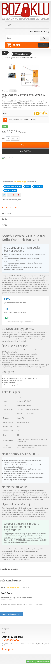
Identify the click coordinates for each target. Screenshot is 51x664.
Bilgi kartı (7, 213)
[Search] (44, 38)
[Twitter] (6, 649)
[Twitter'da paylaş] (4, 195)
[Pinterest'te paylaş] (18, 195)
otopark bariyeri (29, 549)
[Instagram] (12, 649)
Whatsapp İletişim (42, 661)
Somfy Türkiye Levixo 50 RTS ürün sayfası (29, 557)
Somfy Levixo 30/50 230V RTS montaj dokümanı (25, 558)
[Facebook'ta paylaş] (9, 195)
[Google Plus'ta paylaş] (13, 195)
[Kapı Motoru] (25, 11)
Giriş (46, 31)
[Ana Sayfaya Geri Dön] (4, 53)
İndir (4, 219)
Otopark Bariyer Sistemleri (13, 186)
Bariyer (28, 186)
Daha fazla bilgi (9, 208)
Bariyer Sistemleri (10, 190)
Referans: (5, 91)
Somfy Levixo (38, 186)
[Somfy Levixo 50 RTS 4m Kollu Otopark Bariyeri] (12, 67)
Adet (3, 138)
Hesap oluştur (35, 32)
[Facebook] (3, 649)
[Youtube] (9, 649)
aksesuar (30, 551)
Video (4, 225)
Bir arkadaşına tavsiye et (12, 200)
